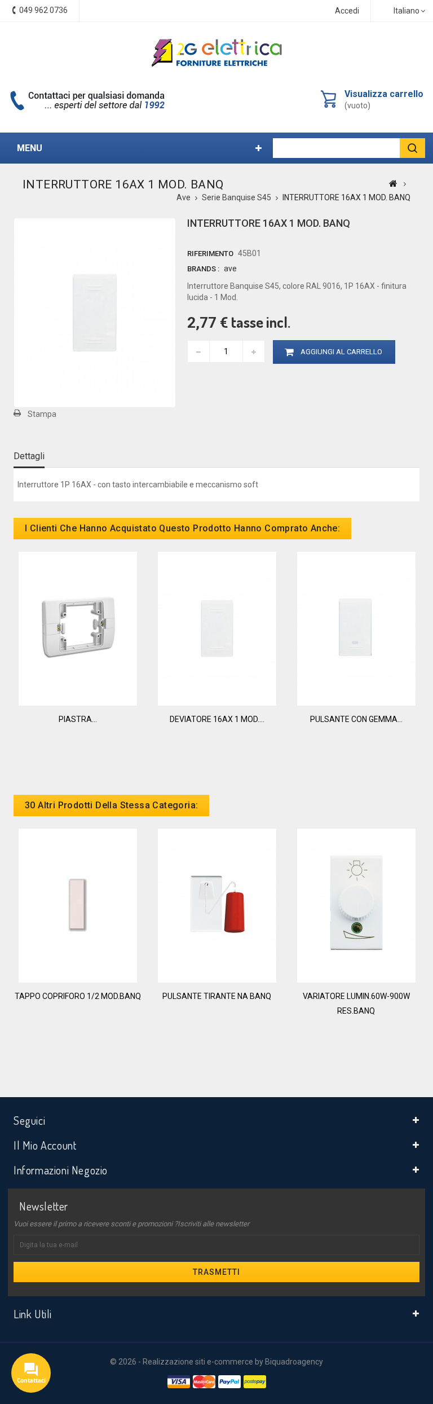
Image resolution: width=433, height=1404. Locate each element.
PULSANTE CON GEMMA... (356, 719)
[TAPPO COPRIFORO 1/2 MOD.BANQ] (78, 904)
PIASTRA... (78, 719)
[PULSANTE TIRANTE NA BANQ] (217, 904)
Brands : (203, 269)
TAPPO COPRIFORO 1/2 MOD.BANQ (78, 996)
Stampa (42, 414)
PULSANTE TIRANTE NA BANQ (216, 996)
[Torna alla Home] (393, 183)
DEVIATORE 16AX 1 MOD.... (217, 719)
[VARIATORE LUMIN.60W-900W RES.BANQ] (356, 904)
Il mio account (45, 1145)
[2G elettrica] (216, 53)
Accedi (347, 10)
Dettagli (29, 456)
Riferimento (210, 253)
